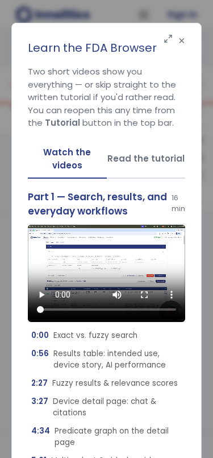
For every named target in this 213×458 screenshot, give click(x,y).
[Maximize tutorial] (168, 39)
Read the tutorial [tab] (146, 158)
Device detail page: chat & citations (93, 407)
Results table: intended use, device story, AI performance (98, 359)
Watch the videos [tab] (67, 158)
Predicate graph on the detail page (100, 437)
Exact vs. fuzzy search (84, 335)
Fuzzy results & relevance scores (104, 383)
